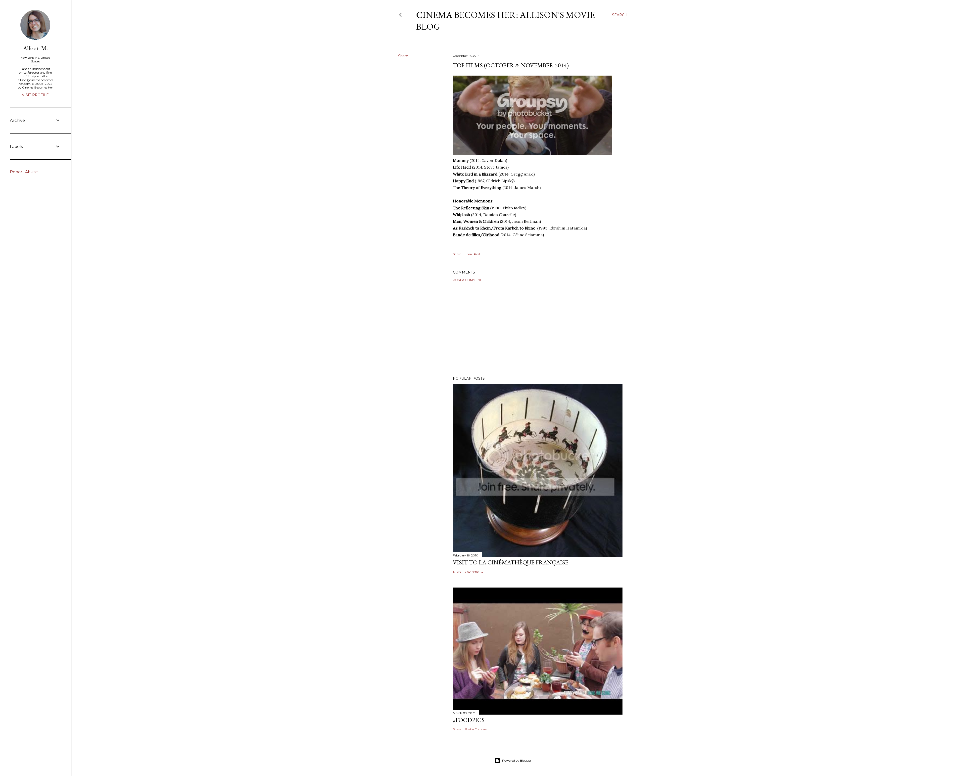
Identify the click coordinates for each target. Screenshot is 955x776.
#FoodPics (468, 720)
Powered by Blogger (516, 760)
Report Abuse (24, 172)
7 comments (474, 571)
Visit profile (35, 95)
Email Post (472, 254)
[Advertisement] (537, 329)
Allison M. (35, 48)
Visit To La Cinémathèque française (510, 562)
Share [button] (403, 56)
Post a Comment (467, 280)
